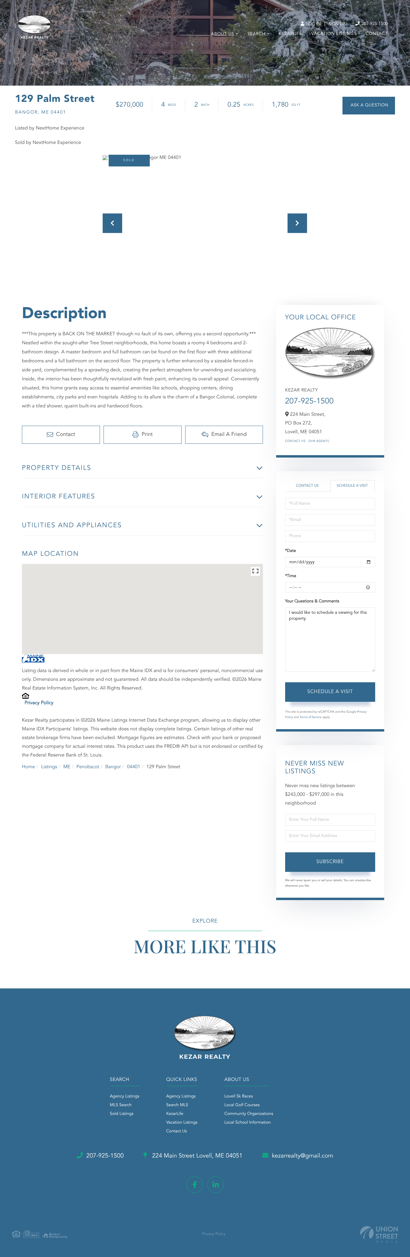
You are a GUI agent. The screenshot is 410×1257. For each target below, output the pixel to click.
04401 (133, 767)
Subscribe (330, 862)
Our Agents (319, 441)
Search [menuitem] (256, 34)
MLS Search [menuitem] (121, 1105)
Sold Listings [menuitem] (122, 1114)
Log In (313, 24)
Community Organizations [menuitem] (248, 1114)
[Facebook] (194, 1184)
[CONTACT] (368, 105)
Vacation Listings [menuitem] (334, 34)
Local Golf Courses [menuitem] (241, 1105)
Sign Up (337, 24)
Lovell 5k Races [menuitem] (238, 1096)
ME (67, 767)
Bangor (113, 767)
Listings (49, 767)
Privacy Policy (39, 703)
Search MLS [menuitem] (177, 1105)
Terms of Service (310, 717)
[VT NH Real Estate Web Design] (379, 1234)
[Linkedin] (215, 1184)
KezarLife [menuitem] (291, 34)
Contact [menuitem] (377, 34)
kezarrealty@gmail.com (302, 1156)
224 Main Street (196, 1156)
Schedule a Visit (352, 486)
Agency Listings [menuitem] (124, 1096)
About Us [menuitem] (222, 34)
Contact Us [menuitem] (176, 1131)
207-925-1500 (374, 24)
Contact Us (295, 441)
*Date (290, 551)
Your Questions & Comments (312, 601)
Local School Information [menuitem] (247, 1123)
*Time (290, 576)
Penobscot (88, 767)
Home (28, 767)
